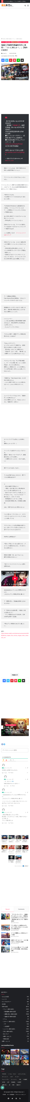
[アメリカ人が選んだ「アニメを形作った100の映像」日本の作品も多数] (5, 949)
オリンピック (5, 1076)
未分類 (4, 1004)
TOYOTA (4, 1074)
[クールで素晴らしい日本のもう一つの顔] (5, 935)
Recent (8, 909)
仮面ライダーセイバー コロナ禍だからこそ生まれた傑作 (19, 941)
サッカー (17, 1076)
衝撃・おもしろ (7, 1036)
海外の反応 (9, 38)
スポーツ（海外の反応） (9, 1021)
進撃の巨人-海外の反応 (11, 1014)
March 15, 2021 (9, 160)
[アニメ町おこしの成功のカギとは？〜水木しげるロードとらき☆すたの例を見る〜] (5, 928)
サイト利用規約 (10, 1094)
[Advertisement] (15, 23)
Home (3, 38)
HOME (4, 1094)
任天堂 (3, 1082)
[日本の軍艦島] (24, 1051)
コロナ (11, 1076)
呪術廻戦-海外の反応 (10, 1011)
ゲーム (5, 1019)
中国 (20, 1079)
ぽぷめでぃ (4, 53)
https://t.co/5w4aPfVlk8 (13, 144)
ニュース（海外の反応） (9, 1029)
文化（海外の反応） (8, 1031)
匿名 (13, 781)
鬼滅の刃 (15, 675)
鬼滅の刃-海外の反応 (23, 42)
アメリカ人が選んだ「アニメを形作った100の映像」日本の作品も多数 (19, 948)
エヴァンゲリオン (22, 1074)
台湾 (8, 1082)
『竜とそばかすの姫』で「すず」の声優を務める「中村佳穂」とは (14, 731)
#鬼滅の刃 (16, 125)
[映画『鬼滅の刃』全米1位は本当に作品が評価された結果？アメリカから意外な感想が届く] (24, 1062)
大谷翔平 (7, 1026)
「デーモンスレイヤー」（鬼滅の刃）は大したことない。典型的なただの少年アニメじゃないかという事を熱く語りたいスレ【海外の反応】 (19, 918)
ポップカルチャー (6, 1001)
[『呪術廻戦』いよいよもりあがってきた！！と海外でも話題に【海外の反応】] (5, 1051)
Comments (21, 909)
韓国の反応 (6, 1038)
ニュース (4, 999)
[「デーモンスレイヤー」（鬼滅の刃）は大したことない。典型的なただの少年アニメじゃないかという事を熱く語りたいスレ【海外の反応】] (5, 917)
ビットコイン (14, 1079)
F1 (5, 1024)
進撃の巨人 (4, 1084)
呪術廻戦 (13, 1082)
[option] (15, 727)
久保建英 (25, 1079)
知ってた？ (6, 1034)
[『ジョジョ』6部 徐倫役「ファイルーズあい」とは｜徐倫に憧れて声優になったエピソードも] (15, 1062)
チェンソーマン (5, 1079)
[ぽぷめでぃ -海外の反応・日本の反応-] (7, 5)
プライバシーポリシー (20, 1094)
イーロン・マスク (12, 1074)
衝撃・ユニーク (6, 1041)
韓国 (13, 1084)
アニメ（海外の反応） (17, 38)
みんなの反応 (5, 996)
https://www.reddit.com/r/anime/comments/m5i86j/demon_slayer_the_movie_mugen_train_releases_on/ (15, 635)
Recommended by (18, 866)
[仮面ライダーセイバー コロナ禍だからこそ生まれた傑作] (5, 942)
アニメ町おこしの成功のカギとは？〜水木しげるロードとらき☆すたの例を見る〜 (19, 927)
